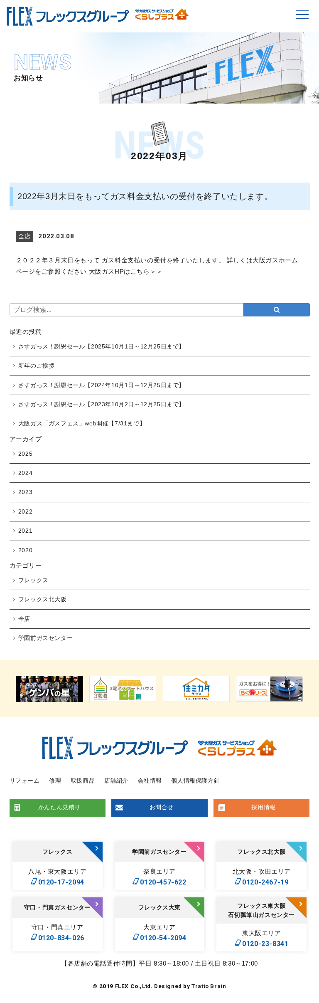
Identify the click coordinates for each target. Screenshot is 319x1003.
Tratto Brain (208, 986)
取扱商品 (83, 780)
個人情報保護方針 (195, 780)
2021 (25, 530)
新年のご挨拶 (36, 365)
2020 (25, 550)
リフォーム (25, 780)
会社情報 (150, 780)
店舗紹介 (116, 780)
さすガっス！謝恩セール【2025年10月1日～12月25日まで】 (101, 346)
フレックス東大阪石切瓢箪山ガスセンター (261, 910)
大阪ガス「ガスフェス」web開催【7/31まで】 (81, 423)
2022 (25, 511)
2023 (25, 492)
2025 (25, 453)
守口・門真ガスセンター (57, 907)
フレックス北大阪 (42, 599)
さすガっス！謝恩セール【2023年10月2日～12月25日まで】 (101, 404)
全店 (24, 618)
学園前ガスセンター (45, 638)
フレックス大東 (159, 907)
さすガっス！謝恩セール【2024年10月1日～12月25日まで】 (101, 385)
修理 (55, 780)
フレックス (33, 580)
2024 (25, 472)
